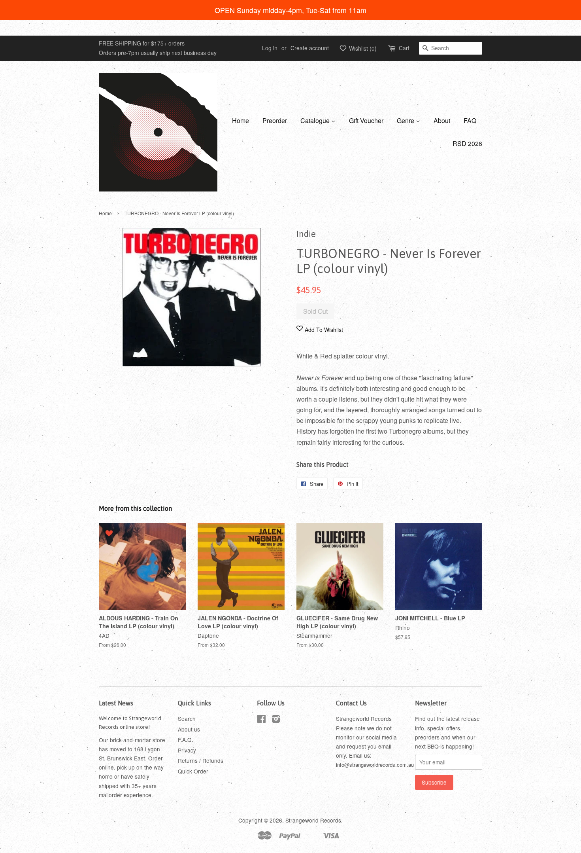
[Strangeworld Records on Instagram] (276, 720)
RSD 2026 (467, 143)
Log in (269, 48)
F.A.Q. (185, 739)
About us (189, 729)
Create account (309, 48)
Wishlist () (362, 48)
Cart (404, 48)
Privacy (187, 750)
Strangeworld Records (313, 820)
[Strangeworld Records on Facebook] (261, 720)
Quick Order (193, 771)
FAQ (470, 120)
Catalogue (315, 120)
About (442, 120)
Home (240, 120)
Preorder (274, 120)
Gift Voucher (366, 120)
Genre (406, 120)
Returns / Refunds (200, 760)
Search (187, 718)
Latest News (116, 703)
